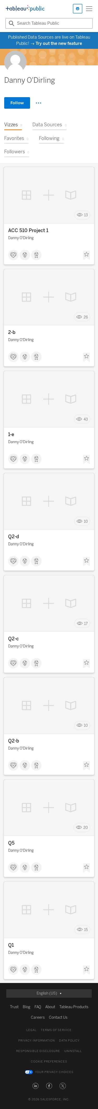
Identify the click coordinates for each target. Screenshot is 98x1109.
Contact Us (58, 1017)
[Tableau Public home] (25, 8)
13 (86, 215)
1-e (11, 434)
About (50, 1007)
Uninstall (73, 1051)
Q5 (11, 843)
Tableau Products (73, 1007)
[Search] (10, 23)
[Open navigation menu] (89, 8)
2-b (11, 332)
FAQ (37, 1007)
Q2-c (13, 639)
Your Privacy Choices (54, 1072)
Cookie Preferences (49, 1061)
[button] (35, 1086)
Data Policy (69, 1040)
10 (86, 521)
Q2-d (13, 537)
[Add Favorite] (86, 255)
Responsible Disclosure (38, 1051)
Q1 (11, 945)
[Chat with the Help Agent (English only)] (77, 8)
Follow (17, 103)
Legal (31, 1030)
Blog (26, 1007)
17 (86, 623)
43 (86, 419)
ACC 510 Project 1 (28, 230)
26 (86, 317)
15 (86, 930)
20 (85, 827)
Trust (14, 1007)
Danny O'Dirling (21, 238)
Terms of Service (56, 1030)
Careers (38, 1017)
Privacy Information (36, 1040)
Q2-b (13, 741)
